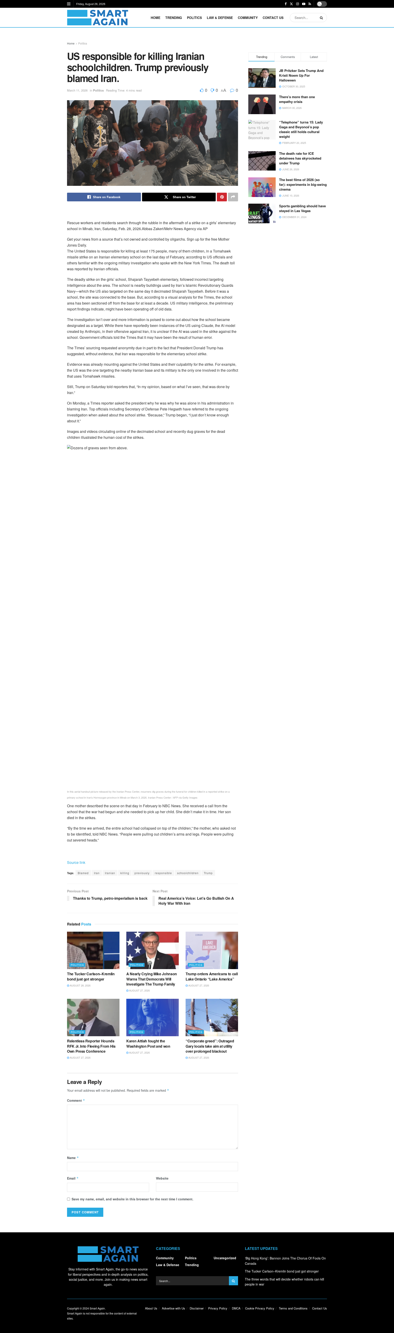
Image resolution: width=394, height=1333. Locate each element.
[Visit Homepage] (97, 18)
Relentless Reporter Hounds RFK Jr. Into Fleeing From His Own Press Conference (91, 1046)
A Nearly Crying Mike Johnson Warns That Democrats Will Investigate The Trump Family (151, 979)
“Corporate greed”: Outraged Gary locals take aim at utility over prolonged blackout (210, 1046)
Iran (97, 873)
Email (73, 1178)
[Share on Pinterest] (222, 197)
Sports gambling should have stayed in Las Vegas (302, 208)
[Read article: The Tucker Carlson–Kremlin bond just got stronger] (93, 950)
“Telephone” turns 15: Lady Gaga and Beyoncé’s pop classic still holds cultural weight (301, 129)
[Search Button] (322, 17)
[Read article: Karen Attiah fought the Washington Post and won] (152, 1017)
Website (162, 1178)
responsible (163, 873)
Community (248, 17)
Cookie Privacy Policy (259, 1308)
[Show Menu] (68, 4)
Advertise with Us (173, 1308)
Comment (76, 1100)
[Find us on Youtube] (303, 4)
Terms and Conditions (293, 1308)
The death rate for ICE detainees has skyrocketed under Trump (300, 158)
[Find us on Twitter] (291, 4)
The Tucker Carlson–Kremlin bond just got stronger (91, 976)
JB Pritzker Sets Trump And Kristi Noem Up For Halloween (301, 75)
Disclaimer (197, 1308)
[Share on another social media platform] (233, 197)
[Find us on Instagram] (297, 4)
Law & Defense (220, 17)
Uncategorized (225, 1258)
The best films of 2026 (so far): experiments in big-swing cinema (303, 184)
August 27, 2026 (139, 990)
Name (73, 1157)
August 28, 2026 (80, 985)
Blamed (83, 873)
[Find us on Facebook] (286, 4)
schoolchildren (188, 873)
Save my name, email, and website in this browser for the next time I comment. (132, 1199)
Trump (208, 873)
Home (155, 17)
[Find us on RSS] (309, 4)
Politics (194, 17)
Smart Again (97, 1308)
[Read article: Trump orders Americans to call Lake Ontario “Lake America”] (212, 950)
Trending (173, 17)
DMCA (236, 1308)
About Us (151, 1308)
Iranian (110, 873)
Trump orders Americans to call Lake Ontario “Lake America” (212, 976)
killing (124, 873)
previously (142, 873)
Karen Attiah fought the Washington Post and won (148, 1043)
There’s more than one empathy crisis (297, 99)
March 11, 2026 (77, 90)
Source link (76, 862)
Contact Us (273, 17)
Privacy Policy (217, 1308)
